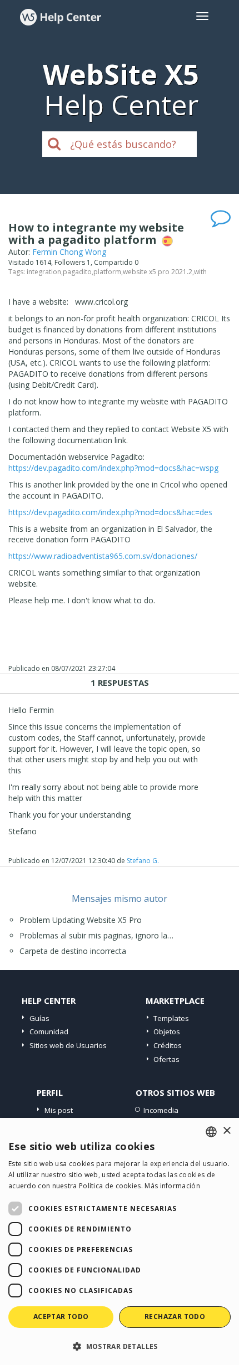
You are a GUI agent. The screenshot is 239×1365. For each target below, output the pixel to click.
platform (107, 271)
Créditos (167, 1045)
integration (44, 271)
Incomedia (160, 1110)
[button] (119, 1346)
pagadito (77, 271)
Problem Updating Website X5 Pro (80, 920)
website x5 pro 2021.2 (157, 271)
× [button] (226, 1131)
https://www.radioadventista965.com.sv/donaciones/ (102, 556)
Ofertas (166, 1059)
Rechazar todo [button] (175, 1316)
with (200, 271)
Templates (171, 1018)
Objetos (166, 1031)
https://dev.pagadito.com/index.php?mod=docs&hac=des (110, 512)
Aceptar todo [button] (61, 1316)
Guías (39, 1018)
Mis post (58, 1110)
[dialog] (119, 1241)
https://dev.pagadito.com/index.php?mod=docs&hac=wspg (113, 468)
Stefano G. (143, 860)
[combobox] (211, 1131)
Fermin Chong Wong (69, 252)
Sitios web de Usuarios (68, 1045)
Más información (172, 1185)
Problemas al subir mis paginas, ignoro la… (96, 935)
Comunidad (48, 1031)
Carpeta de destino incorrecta (72, 951)
